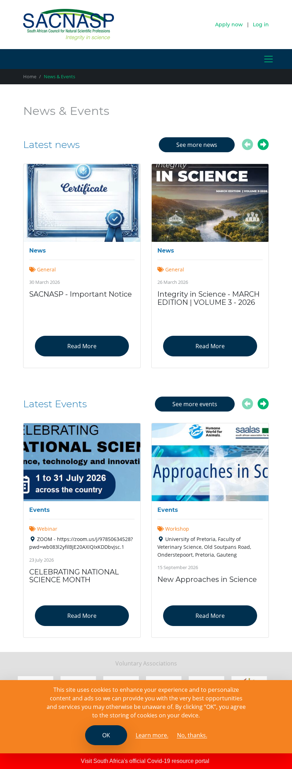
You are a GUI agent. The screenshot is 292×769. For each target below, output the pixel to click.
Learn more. (152, 735)
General (46, 269)
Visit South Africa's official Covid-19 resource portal (145, 761)
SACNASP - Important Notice (80, 294)
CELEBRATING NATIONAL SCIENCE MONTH (74, 576)
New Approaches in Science (207, 579)
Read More (82, 346)
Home (29, 76)
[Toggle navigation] (268, 59)
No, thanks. (192, 735)
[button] (247, 146)
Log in (261, 24)
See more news (196, 145)
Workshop (177, 528)
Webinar (47, 528)
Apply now (229, 24)
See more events (194, 404)
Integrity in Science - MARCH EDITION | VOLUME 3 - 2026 (208, 298)
